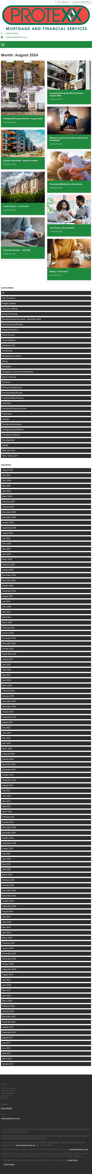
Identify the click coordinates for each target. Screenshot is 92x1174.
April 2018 (6, 996)
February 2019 (8, 943)
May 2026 (6, 486)
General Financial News (12, 324)
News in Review (9, 377)
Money (5, 361)
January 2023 (8, 696)
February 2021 (8, 817)
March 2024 (7, 622)
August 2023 (7, 659)
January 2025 (8, 570)
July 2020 (6, 854)
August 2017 (7, 1038)
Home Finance (8, 335)
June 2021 (6, 796)
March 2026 (7, 496)
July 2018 (6, 980)
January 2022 (8, 759)
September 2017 (9, 1032)
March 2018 (7, 1001)
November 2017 (9, 1022)
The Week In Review (11, 435)
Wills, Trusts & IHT (10, 456)
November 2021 (9, 770)
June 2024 (6, 607)
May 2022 (6, 738)
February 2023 (8, 691)
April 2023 (6, 680)
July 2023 (6, 665)
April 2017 (6, 1053)
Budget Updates (9, 303)
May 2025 (6, 549)
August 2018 (7, 975)
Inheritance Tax (8, 345)
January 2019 (8, 948)
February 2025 (8, 565)
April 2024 (6, 617)
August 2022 (7, 722)
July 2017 (6, 1043)
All (3, 293)
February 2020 (8, 880)
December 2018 (9, 954)
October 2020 (8, 838)
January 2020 (8, 885)
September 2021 (9, 780)
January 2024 (8, 633)
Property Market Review (12, 393)
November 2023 (9, 643)
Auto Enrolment (8, 298)
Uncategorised (8, 440)
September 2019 (9, 906)
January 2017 (8, 1064)
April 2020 (6, 869)
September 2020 (9, 843)
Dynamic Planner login (81, 2)
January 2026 (8, 507)
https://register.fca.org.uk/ (25, 1145)
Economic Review (10, 314)
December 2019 (9, 890)
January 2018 (8, 1011)
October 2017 (8, 1027)
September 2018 (9, 969)
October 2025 (8, 523)
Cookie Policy (72, 1160)
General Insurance (10, 330)
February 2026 (8, 502)
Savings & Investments (12, 424)
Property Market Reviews (12, 398)
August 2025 (7, 533)
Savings (5, 419)
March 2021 (7, 812)
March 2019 (7, 938)
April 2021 (6, 806)
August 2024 (7, 596)
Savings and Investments (12, 430)
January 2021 (8, 822)
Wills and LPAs (8, 451)
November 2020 (9, 833)
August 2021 (7, 785)
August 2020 (7, 848)
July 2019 (6, 917)
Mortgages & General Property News (17, 372)
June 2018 (6, 985)
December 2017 (9, 1017)
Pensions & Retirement (12, 388)
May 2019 (6, 927)
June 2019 (6, 922)
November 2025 (9, 517)
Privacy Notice (9, 1164)
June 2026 (6, 481)
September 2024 (9, 591)
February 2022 (8, 754)
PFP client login (62, 2)
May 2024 (6, 612)
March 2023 (7, 686)
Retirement (7, 414)
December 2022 (9, 701)
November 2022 (9, 707)
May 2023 (6, 675)
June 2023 (6, 670)
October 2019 (8, 901)
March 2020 (7, 875)
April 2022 (6, 743)
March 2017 (7, 1059)
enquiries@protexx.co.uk (16, 37)
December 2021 (9, 764)
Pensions (6, 382)
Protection (6, 403)
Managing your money (11, 356)
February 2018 (8, 1006)
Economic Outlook (10, 309)
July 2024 (6, 601)
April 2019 (6, 933)
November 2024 (9, 580)
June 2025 (6, 544)
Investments (7, 351)
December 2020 (9, 827)
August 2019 (7, 912)
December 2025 (9, 512)
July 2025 (6, 538)
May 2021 (6, 801)
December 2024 (9, 575)
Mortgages (6, 366)
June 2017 (6, 1048)
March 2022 (7, 749)
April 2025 (6, 554)
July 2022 (6, 728)
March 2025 (7, 559)
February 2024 (8, 628)
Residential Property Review (14, 409)
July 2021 (6, 791)
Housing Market (9, 340)
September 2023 (9, 654)
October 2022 (8, 712)
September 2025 (9, 528)
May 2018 (6, 990)
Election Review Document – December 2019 (21, 319)
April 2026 (6, 491)
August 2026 (7, 470)
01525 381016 (11, 33)
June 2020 (6, 859)
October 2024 (8, 586)
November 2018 (9, 959)
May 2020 (6, 864)
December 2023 (9, 638)
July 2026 (6, 475)
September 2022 (9, 717)
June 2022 (6, 733)
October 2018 (8, 964)
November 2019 (9, 896)
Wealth (5, 445)
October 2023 (8, 649)
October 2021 (8, 775)
